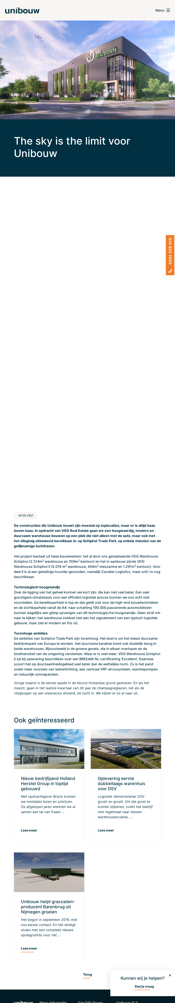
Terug (87, 974)
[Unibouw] (22, 10)
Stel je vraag (144, 986)
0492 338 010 (170, 252)
